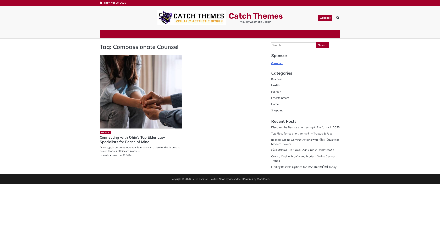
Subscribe (325, 17)
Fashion (276, 92)
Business (276, 79)
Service (105, 132)
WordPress (263, 178)
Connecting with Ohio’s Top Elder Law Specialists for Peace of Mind (132, 139)
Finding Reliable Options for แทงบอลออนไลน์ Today (304, 167)
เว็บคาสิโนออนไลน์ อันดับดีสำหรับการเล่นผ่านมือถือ (302, 150)
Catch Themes (256, 15)
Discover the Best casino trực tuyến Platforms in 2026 (305, 127)
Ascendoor (235, 178)
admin (106, 155)
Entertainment (280, 98)
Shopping (277, 110)
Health (275, 85)
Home (275, 104)
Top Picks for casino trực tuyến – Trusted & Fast (301, 133)
